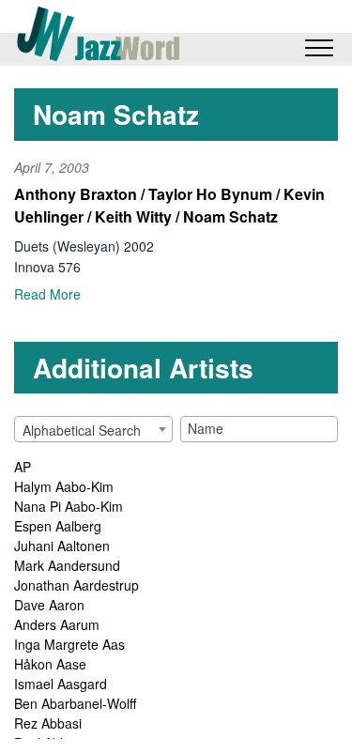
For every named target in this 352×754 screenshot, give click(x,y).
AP (22, 466)
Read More (47, 294)
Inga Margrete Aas (69, 644)
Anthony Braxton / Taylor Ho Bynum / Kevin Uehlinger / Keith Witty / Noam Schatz (169, 205)
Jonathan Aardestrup (76, 585)
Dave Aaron (49, 604)
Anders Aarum (56, 624)
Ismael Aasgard (60, 683)
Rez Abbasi (48, 723)
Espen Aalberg (57, 525)
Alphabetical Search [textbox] (82, 430)
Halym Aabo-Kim (64, 486)
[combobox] (93, 429)
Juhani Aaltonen (62, 545)
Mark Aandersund (67, 565)
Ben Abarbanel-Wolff (75, 703)
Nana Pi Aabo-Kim (68, 506)
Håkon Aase (50, 663)
